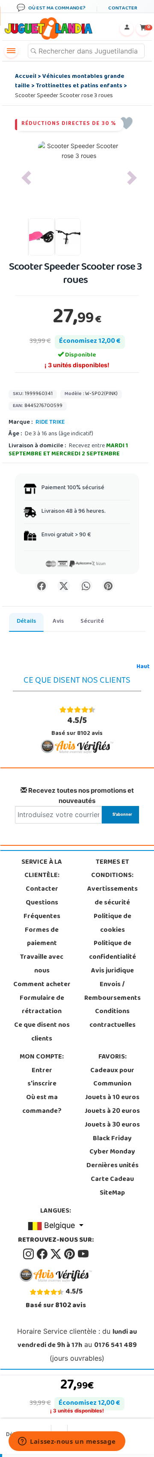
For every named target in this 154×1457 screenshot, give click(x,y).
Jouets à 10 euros (112, 1098)
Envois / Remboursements (112, 991)
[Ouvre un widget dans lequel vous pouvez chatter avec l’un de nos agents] (67, 1442)
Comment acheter (42, 985)
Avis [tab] (58, 622)
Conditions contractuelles (112, 1018)
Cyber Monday (112, 1152)
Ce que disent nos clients (42, 1032)
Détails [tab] (26, 622)
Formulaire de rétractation (42, 1005)
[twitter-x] (56, 1254)
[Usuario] (126, 29)
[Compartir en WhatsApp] (86, 585)
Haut (143, 667)
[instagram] (29, 1254)
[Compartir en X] (63, 585)
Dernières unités (112, 1166)
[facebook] (43, 1254)
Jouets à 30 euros (112, 1125)
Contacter (42, 889)
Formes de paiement (42, 937)
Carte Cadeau (112, 1179)
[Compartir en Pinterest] (108, 585)
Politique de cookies (112, 923)
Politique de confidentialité (112, 950)
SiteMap (112, 1193)
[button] (26, 177)
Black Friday (112, 1139)
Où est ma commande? (42, 1104)
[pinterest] (70, 1254)
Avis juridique (112, 971)
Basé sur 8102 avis (77, 726)
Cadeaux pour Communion (112, 1077)
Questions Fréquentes (42, 910)
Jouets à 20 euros (112, 1111)
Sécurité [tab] (92, 622)
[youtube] (83, 1254)
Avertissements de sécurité (112, 896)
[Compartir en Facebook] (41, 585)
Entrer (42, 1071)
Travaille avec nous (41, 964)
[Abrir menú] (11, 51)
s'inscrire (41, 1084)
